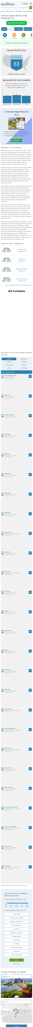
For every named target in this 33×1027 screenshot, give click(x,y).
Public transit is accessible (16, 918)
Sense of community (16, 955)
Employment (24, 359)
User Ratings (24, 368)
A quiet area (16, 951)
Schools (24, 365)
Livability (24, 3)
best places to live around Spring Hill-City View (17, 885)
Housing (24, 362)
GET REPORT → (16, 140)
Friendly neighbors (16, 936)
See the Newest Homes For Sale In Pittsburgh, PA (18, 285)
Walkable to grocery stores (16, 921)
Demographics (18, 29)
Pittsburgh (19, 11)
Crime (9, 368)
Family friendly (16, 914)
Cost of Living (9, 365)
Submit (16, 960)
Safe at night (16, 940)
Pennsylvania (10, 11)
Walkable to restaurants (16, 932)
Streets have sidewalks (16, 947)
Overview (4, 29)
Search (3, 11)
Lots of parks (16, 929)
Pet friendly (16, 943)
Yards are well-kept (16, 925)
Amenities (9, 362)
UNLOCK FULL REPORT (17, 23)
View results (17, 963)
